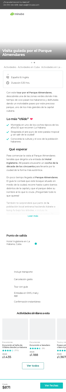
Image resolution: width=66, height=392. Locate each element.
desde (4, 354)
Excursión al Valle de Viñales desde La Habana (14, 346)
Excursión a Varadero (40, 345)
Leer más (33, 216)
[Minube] (17, 14)
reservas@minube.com (29, 5)
